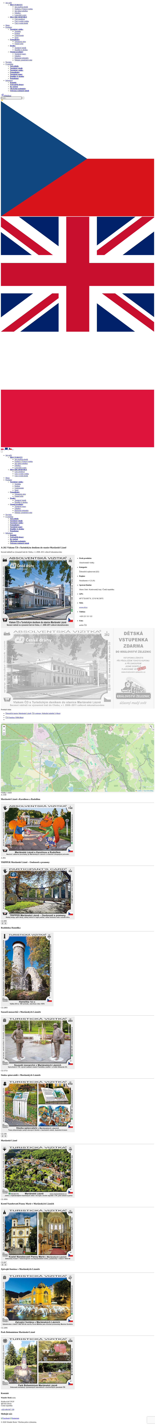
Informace (9, 80)
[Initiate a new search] (151, 726)
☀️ (2, 100)
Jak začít (8, 3)
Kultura (17, 33)
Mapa (7, 25)
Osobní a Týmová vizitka (24, 9)
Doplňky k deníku (21, 50)
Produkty (8, 27)
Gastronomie (19, 35)
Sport (16, 38)
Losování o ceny (20, 15)
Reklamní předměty (22, 58)
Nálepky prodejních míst (23, 60)
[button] (4, 726)
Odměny (18, 13)
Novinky (8, 62)
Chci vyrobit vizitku (22, 21)
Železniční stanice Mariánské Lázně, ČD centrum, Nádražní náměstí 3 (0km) (32, 713)
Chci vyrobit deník (21, 23)
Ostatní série (19, 44)
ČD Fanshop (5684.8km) (14, 717)
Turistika (18, 31)
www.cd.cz (83, 607)
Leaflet (139, 791)
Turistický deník (20, 48)
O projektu (9, 64)
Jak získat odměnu (21, 11)
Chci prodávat (20, 19)
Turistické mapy (20, 54)
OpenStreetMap (149, 791)
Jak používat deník (21, 7)
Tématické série (20, 42)
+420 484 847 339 (7, 1409)
